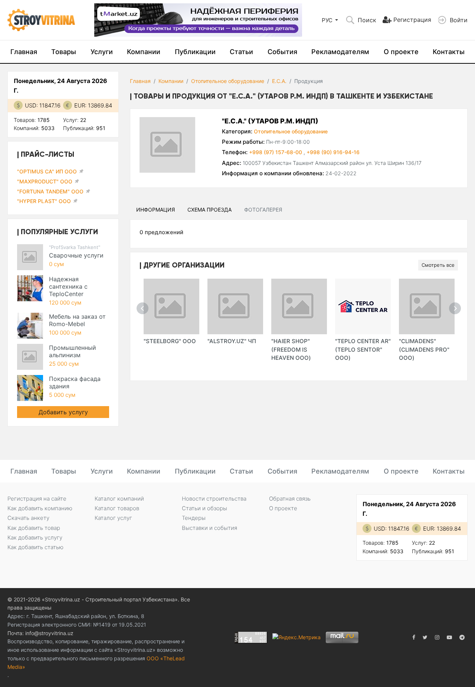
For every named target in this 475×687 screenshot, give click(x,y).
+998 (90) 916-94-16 (333, 152)
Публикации (195, 52)
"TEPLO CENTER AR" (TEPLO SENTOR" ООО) (363, 349)
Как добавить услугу (34, 537)
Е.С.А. (279, 81)
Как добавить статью (35, 547)
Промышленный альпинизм (72, 351)
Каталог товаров (117, 508)
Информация (155, 209)
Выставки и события (209, 527)
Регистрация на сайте (36, 498)
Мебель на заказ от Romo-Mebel (77, 320)
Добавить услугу (63, 412)
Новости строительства (214, 498)
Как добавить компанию (39, 508)
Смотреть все (438, 265)
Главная (23, 52)
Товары (63, 52)
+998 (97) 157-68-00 (276, 152)
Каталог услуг (113, 517)
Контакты (449, 52)
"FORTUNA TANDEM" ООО (50, 191)
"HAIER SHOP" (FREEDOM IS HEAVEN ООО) (291, 349)
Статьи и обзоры (204, 508)
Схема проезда (209, 209)
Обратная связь (290, 498)
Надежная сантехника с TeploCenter (68, 286)
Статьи (241, 52)
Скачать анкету (28, 517)
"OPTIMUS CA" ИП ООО (47, 171)
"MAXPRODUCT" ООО (44, 181)
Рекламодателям (340, 52)
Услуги (102, 52)
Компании (143, 52)
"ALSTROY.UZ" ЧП (231, 341)
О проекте (401, 52)
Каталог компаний (119, 498)
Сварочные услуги (76, 255)
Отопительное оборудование (227, 81)
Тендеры (194, 517)
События (282, 52)
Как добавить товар (33, 527)
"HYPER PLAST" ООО (44, 201)
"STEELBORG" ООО (170, 341)
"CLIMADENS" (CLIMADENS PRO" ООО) (424, 349)
